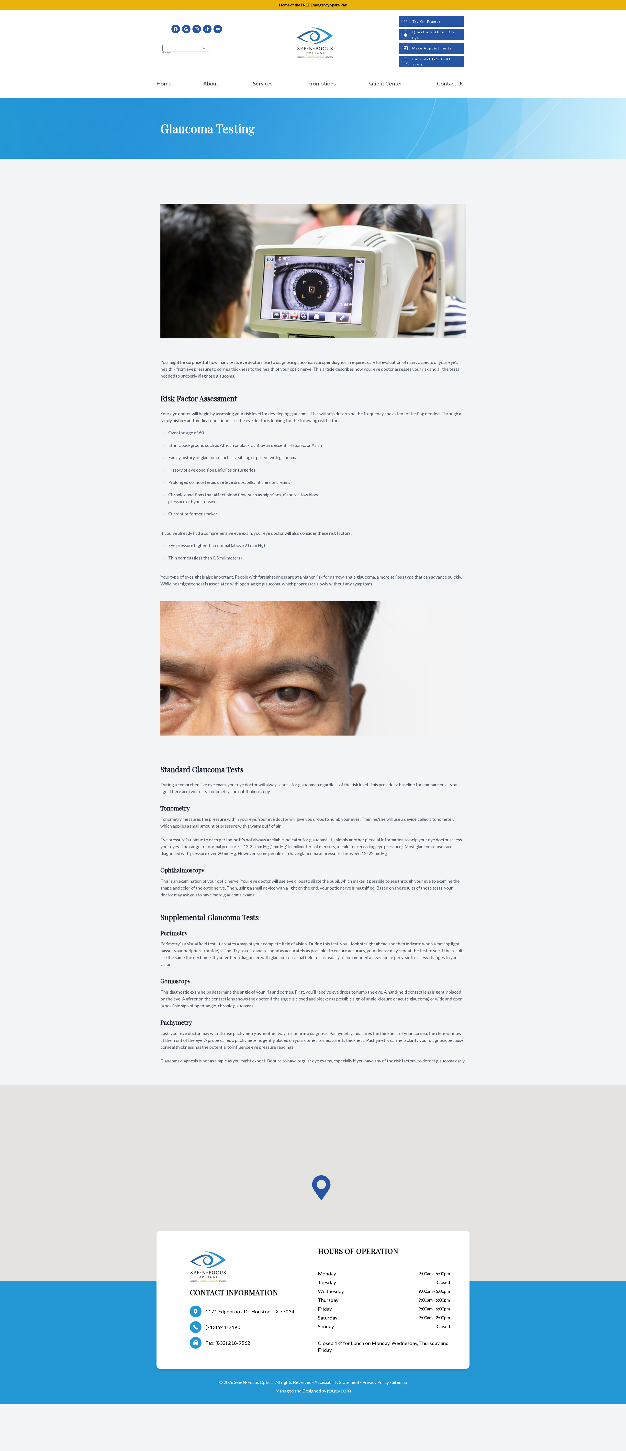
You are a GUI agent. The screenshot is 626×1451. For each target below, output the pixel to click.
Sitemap (399, 1382)
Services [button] (263, 83)
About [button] (210, 83)
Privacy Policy (375, 1382)
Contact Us (450, 83)
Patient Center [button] (384, 83)
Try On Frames (426, 21)
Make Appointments (432, 48)
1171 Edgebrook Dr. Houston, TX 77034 (249, 1311)
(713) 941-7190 (222, 1327)
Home (163, 83)
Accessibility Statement (336, 1382)
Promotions (321, 83)
